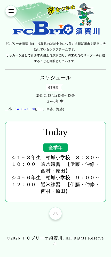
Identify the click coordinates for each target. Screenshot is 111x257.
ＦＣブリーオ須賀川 (42, 238)
